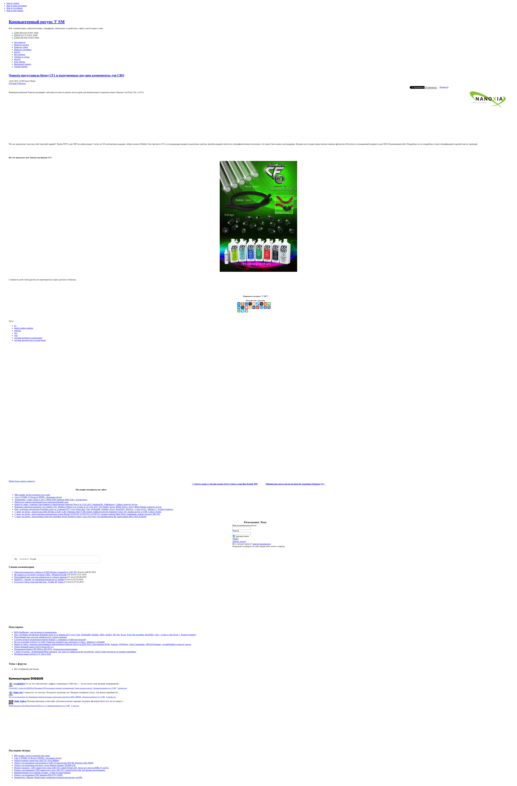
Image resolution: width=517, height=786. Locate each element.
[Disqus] (258, 377)
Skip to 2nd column (14, 10)
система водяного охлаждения (28, 338)
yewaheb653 (19, 684)
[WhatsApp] (238, 310)
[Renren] (254, 307)
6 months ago (111, 697)
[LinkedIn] (238, 307)
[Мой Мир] (246, 303)
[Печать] (21, 83)
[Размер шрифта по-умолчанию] (26, 35)
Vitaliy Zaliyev (20, 701)
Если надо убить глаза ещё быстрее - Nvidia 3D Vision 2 (39, 582)
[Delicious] (257, 303)
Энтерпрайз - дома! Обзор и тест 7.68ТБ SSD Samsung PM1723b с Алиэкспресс (51, 499)
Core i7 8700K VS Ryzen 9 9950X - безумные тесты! (38, 497)
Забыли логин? (239, 541)
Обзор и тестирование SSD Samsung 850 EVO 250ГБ (38, 775)
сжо (16, 335)
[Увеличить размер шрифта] (26, 33)
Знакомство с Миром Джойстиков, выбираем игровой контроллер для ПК (48, 777)
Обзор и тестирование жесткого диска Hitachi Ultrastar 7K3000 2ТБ (45, 765)
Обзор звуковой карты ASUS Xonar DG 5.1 (34, 647)
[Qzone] (250, 307)
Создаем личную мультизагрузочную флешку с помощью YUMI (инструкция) (50, 639)
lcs (15, 326)
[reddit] (265, 303)
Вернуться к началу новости (22, 481)
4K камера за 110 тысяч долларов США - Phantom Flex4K (40, 574)
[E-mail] (13, 83)
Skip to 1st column (14, 8)
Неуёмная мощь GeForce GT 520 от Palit (32, 654)
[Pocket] (246, 307)
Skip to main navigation (16, 6)
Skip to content (12, 3)
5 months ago (122, 688)
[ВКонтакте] (238, 303)
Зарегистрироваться (261, 544)
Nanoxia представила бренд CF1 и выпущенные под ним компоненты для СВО (66, 75)
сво (15, 333)
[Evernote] (269, 303)
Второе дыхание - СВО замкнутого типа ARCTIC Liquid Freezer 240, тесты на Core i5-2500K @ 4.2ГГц (61, 768)
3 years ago (75, 706)
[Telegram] (246, 310)
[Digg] (261, 303)
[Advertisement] (258, 130)
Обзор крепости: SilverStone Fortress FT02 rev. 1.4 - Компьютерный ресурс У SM (39, 706)
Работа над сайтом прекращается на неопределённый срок (41, 502)
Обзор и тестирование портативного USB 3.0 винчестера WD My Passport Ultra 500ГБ (53, 763)
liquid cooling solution (23, 328)
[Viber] (269, 307)
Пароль (235, 531)
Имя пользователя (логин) (244, 525)
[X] (250, 303)
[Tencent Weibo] (261, 307)
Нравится (444, 87)
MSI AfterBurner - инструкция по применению (35, 632)
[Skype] (242, 310)
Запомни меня (242, 536)
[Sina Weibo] (257, 307)
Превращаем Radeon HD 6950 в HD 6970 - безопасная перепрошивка (46, 649)
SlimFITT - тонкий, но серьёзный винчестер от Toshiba (39, 579)
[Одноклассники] (242, 303)
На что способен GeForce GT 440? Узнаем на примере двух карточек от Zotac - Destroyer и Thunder (59, 642)
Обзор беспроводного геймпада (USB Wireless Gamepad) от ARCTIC (45, 572)
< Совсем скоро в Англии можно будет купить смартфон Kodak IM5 (225, 484)
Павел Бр (18, 692)
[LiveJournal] (242, 307)
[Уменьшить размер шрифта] (26, 38)
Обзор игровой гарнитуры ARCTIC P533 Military (36, 760)
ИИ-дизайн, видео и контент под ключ (32, 495)
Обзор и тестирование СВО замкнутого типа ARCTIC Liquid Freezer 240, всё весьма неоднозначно (59, 770)
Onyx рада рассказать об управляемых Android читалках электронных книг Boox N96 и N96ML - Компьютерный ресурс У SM (57, 697)
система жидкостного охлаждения (30, 340)
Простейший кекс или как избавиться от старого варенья (40, 577)
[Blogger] (254, 303)
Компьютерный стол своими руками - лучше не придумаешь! (42, 772)
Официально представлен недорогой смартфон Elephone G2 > (295, 484)
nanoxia (17, 330)
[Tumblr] (265, 307)
